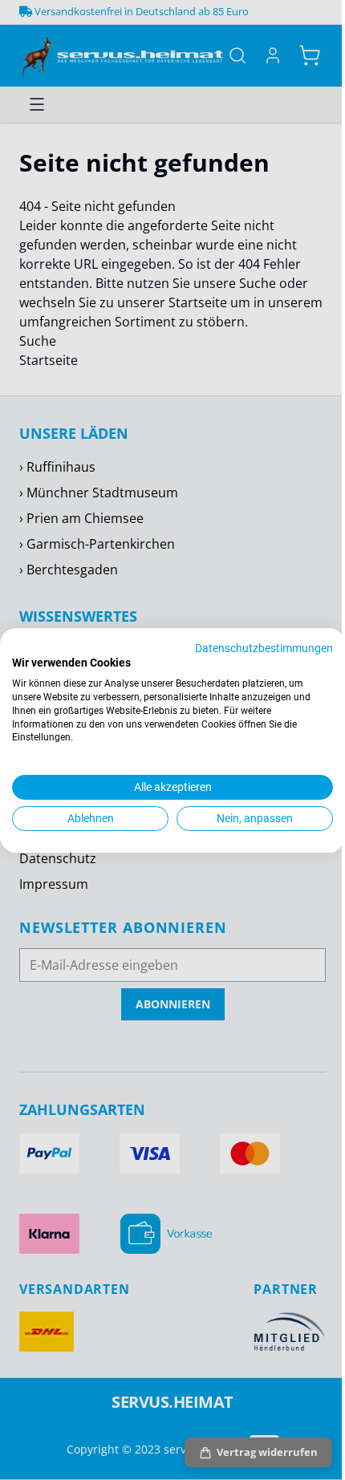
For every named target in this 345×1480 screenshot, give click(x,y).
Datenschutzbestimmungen (264, 647)
